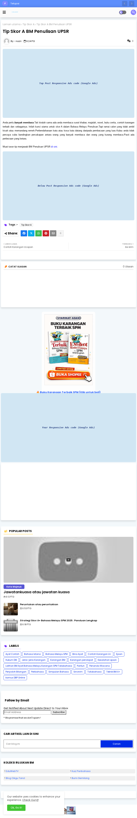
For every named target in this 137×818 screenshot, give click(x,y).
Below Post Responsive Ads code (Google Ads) (68, 185)
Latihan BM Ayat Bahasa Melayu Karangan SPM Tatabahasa (39, 665)
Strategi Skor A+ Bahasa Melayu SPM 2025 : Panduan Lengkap (58, 620)
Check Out (29, 800)
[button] (124, 3)
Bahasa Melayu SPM (56, 654)
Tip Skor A (28, 24)
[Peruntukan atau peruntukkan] (11, 609)
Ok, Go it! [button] (16, 807)
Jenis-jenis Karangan (33, 659)
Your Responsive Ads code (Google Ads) (68, 427)
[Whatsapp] (38, 233)
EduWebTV (12, 771)
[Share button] (60, 233)
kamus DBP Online (15, 677)
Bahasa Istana (32, 654)
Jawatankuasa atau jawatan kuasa (37, 591)
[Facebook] (24, 233)
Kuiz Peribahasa (81, 771)
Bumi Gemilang (80, 778)
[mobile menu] (4, 12)
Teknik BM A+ (113, 671)
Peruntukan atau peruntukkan (39, 604)
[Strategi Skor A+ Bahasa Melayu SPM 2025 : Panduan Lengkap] (11, 625)
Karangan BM (57, 659)
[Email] (53, 233)
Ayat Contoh (12, 654)
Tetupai (15, 3)
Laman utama (12, 24)
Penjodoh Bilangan (16, 671)
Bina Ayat (77, 654)
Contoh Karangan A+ (99, 654)
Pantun (81, 665)
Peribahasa (37, 671)
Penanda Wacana (99, 665)
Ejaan (119, 654)
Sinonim (78, 671)
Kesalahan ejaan (107, 659)
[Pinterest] (46, 233)
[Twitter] (31, 233)
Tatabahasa (94, 671)
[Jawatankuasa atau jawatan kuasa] (68, 560)
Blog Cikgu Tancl (15, 778)
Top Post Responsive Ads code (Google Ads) (68, 83)
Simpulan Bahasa (59, 671)
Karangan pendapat (81, 659)
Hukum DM (11, 659)
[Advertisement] (68, 492)
